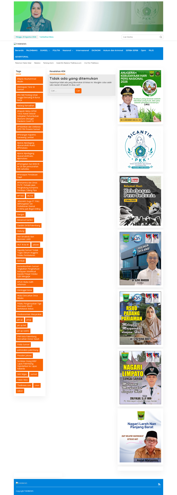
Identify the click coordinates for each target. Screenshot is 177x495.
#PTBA (20, 195)
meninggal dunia (24, 290)
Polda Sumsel (23, 344)
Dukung (20, 231)
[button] (160, 37)
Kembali (20, 260)
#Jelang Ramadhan (25, 105)
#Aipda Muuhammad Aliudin (26, 80)
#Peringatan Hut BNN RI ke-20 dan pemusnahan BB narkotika (28, 166)
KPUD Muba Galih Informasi (25, 283)
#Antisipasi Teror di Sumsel (26, 88)
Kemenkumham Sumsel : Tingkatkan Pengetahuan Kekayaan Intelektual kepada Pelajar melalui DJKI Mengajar (28, 271)
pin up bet (21, 325)
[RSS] (159, 484)
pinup (28, 319)
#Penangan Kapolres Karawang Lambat (26, 135)
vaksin (20, 391)
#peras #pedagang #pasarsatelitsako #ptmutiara (25, 156)
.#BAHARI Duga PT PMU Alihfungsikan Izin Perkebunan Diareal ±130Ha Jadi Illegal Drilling (28, 205)
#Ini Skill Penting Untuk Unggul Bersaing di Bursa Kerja (28, 97)
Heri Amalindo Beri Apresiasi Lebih (25, 237)
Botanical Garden (25, 220)
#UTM (30, 195)
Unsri (37, 385)
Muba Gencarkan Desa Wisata (27, 296)
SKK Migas (22, 374)
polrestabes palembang (27, 350)
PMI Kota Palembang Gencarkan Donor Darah (28, 337)
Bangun (20, 214)
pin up (20, 319)
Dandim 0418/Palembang (28, 225)
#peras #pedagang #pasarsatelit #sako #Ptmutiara (26, 145)
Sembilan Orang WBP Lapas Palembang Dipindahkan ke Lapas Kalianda (27, 365)
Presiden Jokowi (24, 355)
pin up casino (23, 330)
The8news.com (24, 385)
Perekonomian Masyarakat (29, 314)
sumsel (34, 374)
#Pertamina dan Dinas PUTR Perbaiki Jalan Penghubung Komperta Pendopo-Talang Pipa (27, 186)
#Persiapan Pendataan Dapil (27, 175)
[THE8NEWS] (20, 43)
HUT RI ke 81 (23, 244)
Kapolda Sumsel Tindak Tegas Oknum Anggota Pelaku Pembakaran (27, 252)
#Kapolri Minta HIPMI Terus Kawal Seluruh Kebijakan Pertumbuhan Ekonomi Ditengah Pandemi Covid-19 (28, 116)
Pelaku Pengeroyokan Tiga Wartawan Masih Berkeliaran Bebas (29, 306)
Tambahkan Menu (46, 37)
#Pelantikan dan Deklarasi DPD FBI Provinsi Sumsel (29, 127)
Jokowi (36, 244)
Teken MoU (22, 379)
